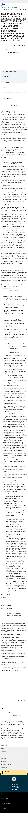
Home (2, 7)
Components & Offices (6, 755)
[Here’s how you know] (14, 1)
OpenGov (3, 806)
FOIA (2, 793)
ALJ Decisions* (14, 7)
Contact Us (4, 767)
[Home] (2, 4)
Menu (26, 4)
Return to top (4, 745)
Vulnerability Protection (6, 803)
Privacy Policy (4, 811)
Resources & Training (6, 764)
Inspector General (4, 796)
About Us (3, 751)
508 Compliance (4, 808)
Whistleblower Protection (6, 801)
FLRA (8, 4)
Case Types (3, 758)
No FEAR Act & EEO (5, 798)
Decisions (7, 7)
